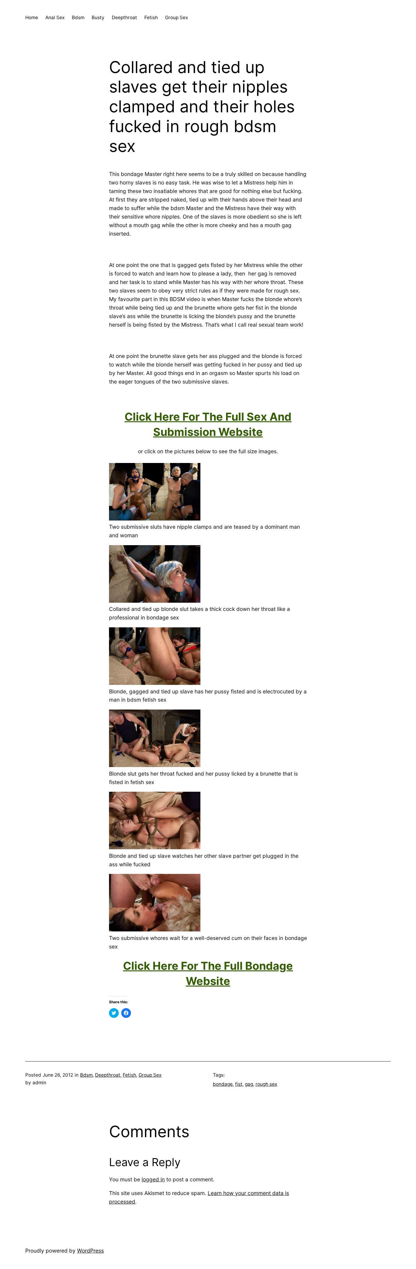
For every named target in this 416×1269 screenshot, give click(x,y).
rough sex (266, 1084)
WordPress (90, 1250)
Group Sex (150, 1075)
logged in (153, 1179)
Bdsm (86, 1075)
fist (238, 1084)
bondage (223, 1084)
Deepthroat (107, 1075)
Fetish (129, 1075)
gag (249, 1084)
